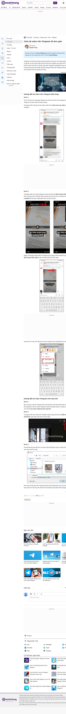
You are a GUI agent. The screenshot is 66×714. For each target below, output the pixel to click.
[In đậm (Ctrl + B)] (34, 594)
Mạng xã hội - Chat (45, 37)
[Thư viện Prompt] (2, 43)
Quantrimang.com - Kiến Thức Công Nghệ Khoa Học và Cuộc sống (11, 3)
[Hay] (29, 495)
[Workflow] (2, 53)
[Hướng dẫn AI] (2, 48)
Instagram (48, 650)
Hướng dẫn (37, 695)
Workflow (55, 7)
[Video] (2, 72)
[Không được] (24, 495)
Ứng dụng (36, 37)
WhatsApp (48, 644)
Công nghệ (29, 37)
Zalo (28, 644)
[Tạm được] (26, 495)
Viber (28, 650)
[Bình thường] (27, 495)
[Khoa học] (2, 82)
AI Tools (48, 7)
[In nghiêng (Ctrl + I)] (37, 594)
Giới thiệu (21, 695)
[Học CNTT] (2, 62)
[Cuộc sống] (2, 77)
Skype (47, 647)
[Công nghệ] (2, 58)
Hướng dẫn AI (16, 7)
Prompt (42, 7)
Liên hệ (47, 695)
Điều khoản (26, 695)
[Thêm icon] (30, 594)
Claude (24, 7)
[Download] (2, 67)
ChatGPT (30, 7)
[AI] (2, 38)
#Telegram (27, 499)
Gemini (36, 7)
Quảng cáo (51, 695)
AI (9, 7)
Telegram (54, 37)
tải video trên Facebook (44, 487)
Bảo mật (32, 695)
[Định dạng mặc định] (41, 594)
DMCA (61, 695)
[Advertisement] (11, 96)
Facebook (29, 647)
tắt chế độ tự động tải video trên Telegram (50, 67)
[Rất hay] (30, 495)
